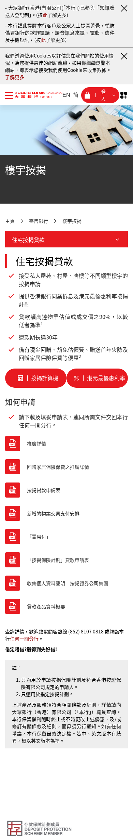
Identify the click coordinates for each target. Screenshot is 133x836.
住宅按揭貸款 (28, 239)
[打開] (123, 95)
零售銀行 (38, 220)
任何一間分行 (24, 638)
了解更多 (14, 77)
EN (66, 95)
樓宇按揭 (72, 220)
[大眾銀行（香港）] (34, 95)
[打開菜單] (8, 95)
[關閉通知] (124, 8)
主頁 (10, 220)
